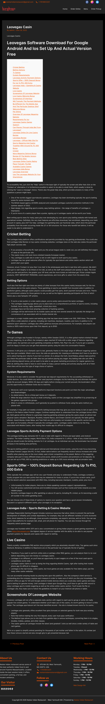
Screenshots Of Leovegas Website (26, 93)
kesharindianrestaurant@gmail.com (19, 2)
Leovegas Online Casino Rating (25, 161)
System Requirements (21, 75)
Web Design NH (79, 685)
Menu (86, 9)
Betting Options (19, 70)
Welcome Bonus (19, 109)
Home (65, 9)
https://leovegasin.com (21, 531)
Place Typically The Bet (22, 164)
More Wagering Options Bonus (24, 153)
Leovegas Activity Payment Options (27, 78)
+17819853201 (44, 2)
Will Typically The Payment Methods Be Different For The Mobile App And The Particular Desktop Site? (27, 103)
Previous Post (17, 644)
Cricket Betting (19, 67)
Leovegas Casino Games (22, 122)
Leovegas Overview (20, 172)
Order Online (75, 9)
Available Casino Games (22, 167)
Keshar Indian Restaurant (83, 700)
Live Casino (17, 91)
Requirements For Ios (21, 119)
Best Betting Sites (20, 159)
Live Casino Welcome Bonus (24, 96)
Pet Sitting (17, 112)
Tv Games (17, 73)
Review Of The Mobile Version (24, 156)
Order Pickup (96, 9)
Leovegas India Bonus (21, 169)
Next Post (89, 644)
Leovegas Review (19, 138)
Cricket (15, 151)
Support (16, 125)
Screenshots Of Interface (22, 99)
